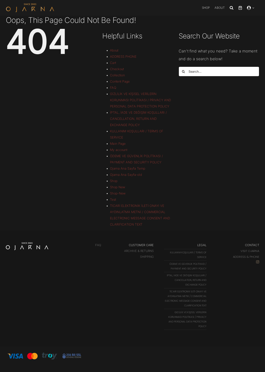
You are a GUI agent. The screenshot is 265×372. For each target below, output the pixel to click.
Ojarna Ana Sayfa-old (126, 175)
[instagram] (257, 261)
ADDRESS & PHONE (246, 257)
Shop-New (118, 193)
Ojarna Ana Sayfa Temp (127, 168)
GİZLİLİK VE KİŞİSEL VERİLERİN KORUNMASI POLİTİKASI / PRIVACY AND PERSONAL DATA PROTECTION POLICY (140, 100)
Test (113, 199)
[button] (234, 8)
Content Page (120, 81)
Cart (113, 63)
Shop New (117, 187)
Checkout (117, 69)
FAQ (113, 88)
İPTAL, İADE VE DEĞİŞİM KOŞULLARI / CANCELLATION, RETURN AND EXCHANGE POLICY (138, 119)
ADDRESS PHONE (123, 56)
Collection (117, 75)
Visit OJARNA (250, 251)
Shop (113, 181)
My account (118, 150)
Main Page (118, 143)
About (114, 50)
